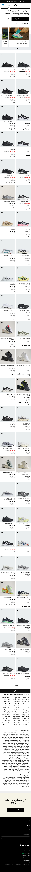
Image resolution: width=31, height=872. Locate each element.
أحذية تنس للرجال (25, 720)
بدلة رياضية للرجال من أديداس (25, 699)
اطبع (28, 862)
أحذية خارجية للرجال (6, 720)
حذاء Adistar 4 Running (9, 625)
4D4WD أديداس (6, 718)
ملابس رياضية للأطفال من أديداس (25, 712)
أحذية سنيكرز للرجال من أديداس (6, 716)
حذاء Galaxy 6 (11, 69)
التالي (15, 691)
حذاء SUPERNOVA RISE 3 (9, 597)
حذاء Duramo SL (11, 175)
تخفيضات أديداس (16, 707)
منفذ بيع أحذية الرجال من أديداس (16, 712)
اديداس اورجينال (25, 701)
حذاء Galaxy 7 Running (24, 122)
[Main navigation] (28, 5)
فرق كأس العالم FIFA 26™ (16, 724)
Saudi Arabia (26, 853)
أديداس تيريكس (25, 703)
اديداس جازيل (26, 710)
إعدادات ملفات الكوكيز (25, 855)
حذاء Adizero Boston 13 (24, 448)
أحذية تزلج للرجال (25, 724)
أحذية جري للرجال (6, 701)
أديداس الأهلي (16, 714)
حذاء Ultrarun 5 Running (8, 95)
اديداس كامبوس (25, 714)
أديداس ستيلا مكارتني (6, 712)
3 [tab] (13, 48)
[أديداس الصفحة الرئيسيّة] (15, 5)
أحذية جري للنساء (6, 710)
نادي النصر (17, 697)
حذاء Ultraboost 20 (25, 175)
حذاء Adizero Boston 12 (24, 548)
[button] (24, 54)
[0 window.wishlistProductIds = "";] (24, 5)
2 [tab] (15, 48)
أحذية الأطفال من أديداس (6, 699)
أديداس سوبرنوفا (6, 722)
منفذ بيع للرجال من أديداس (16, 703)
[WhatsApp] (20, 845)
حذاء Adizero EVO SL (25, 649)
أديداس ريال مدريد (16, 705)
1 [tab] (18, 48)
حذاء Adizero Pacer (10, 523)
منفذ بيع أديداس (16, 699)
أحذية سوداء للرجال (6, 724)
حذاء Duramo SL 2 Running (23, 95)
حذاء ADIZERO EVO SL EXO (8, 472)
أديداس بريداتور (16, 722)
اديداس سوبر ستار (25, 705)
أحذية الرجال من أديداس (6, 703)
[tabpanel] (15, 372)
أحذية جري (7, 705)
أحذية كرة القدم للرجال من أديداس (16, 701)
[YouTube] (23, 845)
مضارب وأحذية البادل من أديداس (25, 716)
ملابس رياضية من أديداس (25, 707)
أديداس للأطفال (6, 707)
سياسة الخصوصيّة (26, 857)
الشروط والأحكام (26, 860)
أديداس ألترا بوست (6, 697)
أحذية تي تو (26, 722)
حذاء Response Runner (9, 448)
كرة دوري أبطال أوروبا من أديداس (16, 718)
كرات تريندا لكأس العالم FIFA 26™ (16, 720)
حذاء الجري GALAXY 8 (25, 572)
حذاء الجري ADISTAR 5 (10, 394)
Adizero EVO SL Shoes (9, 201)
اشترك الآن (20, 809)
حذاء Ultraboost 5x (25, 69)
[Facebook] (28, 845)
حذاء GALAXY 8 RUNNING (24, 338)
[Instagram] (25, 845)
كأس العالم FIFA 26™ (16, 716)
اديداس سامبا (26, 697)
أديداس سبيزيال (25, 718)
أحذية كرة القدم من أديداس (16, 710)
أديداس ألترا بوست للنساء (6, 714)
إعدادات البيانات (26, 850)
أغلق (8, 18)
